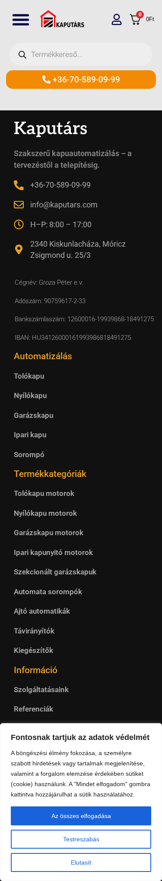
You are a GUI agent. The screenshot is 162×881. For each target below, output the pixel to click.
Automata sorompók (48, 591)
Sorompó (29, 454)
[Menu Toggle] (21, 19)
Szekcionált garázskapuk (55, 571)
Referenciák (33, 709)
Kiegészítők (33, 650)
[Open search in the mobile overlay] (81, 54)
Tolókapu (29, 376)
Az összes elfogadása (81, 815)
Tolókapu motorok (44, 493)
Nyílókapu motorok (45, 513)
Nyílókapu (30, 395)
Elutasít (81, 862)
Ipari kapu (30, 434)
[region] (81, 802)
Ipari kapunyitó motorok (53, 552)
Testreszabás (81, 839)
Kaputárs (50, 129)
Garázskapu (33, 415)
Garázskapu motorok (48, 532)
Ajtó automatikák (42, 611)
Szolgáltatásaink (41, 689)
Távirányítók (34, 631)
